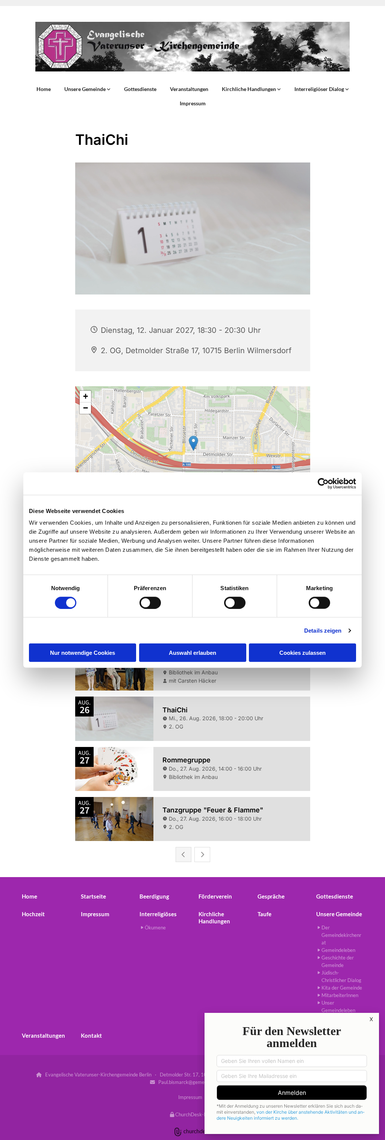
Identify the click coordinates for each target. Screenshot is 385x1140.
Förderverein (215, 896)
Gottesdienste (140, 89)
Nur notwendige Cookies (82, 653)
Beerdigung (154, 896)
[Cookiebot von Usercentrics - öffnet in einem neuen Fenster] (323, 483)
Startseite (93, 896)
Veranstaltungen (189, 89)
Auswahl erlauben (192, 653)
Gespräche (271, 896)
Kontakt (91, 1035)
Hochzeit (33, 914)
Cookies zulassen (302, 653)
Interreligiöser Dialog (319, 89)
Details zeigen (322, 630)
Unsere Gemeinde (85, 89)
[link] (87, 89)
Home (43, 89)
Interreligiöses (158, 914)
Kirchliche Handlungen (249, 89)
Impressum (193, 103)
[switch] (150, 603)
